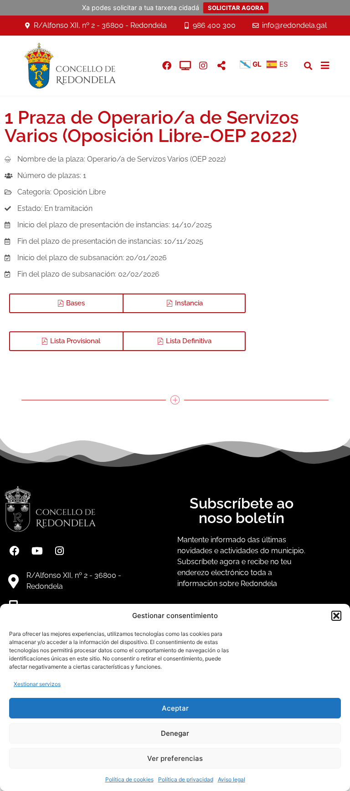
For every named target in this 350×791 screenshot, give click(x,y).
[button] (336, 615)
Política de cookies (129, 779)
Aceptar (175, 708)
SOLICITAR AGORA (236, 7)
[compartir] (221, 66)
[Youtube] (37, 551)
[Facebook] (15, 551)
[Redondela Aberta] (185, 66)
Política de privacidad (185, 779)
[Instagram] (203, 66)
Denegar (175, 733)
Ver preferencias (175, 758)
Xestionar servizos (37, 684)
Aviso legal (231, 779)
